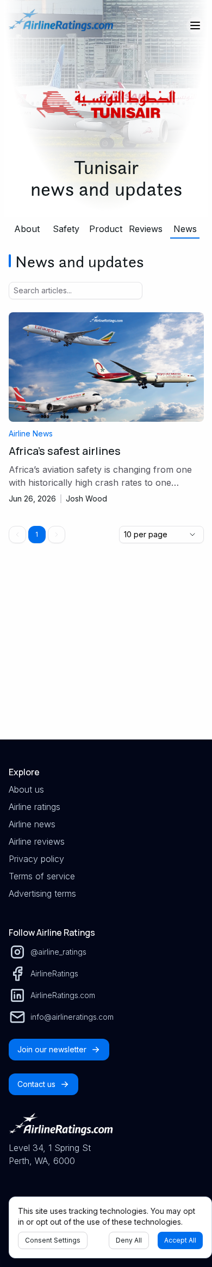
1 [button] (36, 534)
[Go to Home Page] (61, 25)
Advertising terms (42, 893)
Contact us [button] (36, 1084)
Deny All (129, 1240)
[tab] (27, 229)
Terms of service (42, 876)
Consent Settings (52, 1240)
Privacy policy (36, 858)
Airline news (32, 824)
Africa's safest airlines (65, 450)
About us (26, 789)
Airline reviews (37, 841)
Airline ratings (34, 806)
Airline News (31, 433)
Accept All (180, 1240)
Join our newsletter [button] (51, 1049)
